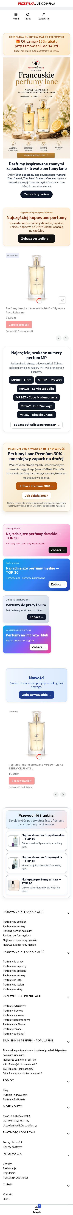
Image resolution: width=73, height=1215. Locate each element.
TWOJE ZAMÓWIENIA (16, 1116)
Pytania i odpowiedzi (15, 1094)
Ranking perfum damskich (17, 930)
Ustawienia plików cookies (18, 1125)
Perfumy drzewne (13, 1010)
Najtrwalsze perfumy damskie (20, 940)
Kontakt (7, 1194)
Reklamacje (9, 1168)
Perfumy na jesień (13, 984)
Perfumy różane (12, 1028)
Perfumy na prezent (14, 970)
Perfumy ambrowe (13, 1015)
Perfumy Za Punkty (14, 1099)
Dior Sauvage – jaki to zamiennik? (22, 1073)
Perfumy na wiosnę (14, 926)
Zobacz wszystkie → (36, 694)
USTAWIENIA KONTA (16, 1120)
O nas (6, 1198)
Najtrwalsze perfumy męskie (19, 944)
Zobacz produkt (19, 324)
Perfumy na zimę (12, 989)
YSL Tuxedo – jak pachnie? (18, 1068)
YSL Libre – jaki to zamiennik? (20, 1064)
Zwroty (7, 1163)
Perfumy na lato (12, 979)
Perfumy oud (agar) (14, 1033)
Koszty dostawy (12, 1146)
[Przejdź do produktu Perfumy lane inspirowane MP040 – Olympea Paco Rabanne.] (36, 278)
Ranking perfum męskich (17, 935)
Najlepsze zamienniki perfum (19, 1059)
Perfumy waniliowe (14, 1024)
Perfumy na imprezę (14, 966)
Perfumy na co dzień (14, 921)
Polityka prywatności (15, 1177)
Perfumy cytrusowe (14, 1005)
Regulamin (9, 1172)
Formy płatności (12, 1142)
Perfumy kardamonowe (16, 1019)
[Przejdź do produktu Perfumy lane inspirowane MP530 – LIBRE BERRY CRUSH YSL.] (36, 734)
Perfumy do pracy (13, 961)
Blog (6, 1090)
